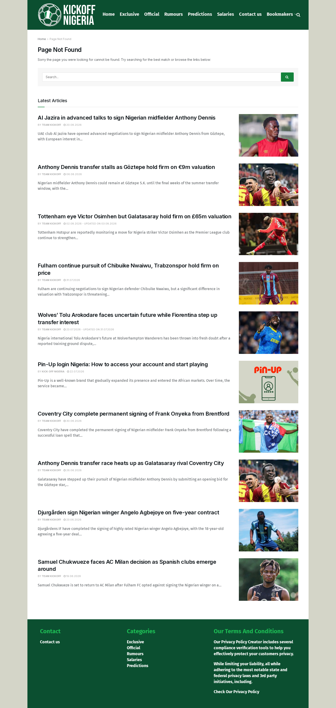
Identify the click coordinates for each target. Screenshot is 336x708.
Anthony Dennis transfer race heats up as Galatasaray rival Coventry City (131, 463)
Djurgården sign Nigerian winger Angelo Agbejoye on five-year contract (128, 512)
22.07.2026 (76, 371)
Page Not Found (60, 39)
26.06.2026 (74, 470)
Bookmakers (280, 14)
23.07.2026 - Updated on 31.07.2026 (90, 329)
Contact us (250, 14)
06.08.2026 (74, 174)
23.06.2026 (73, 519)
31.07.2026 (73, 280)
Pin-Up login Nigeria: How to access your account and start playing (123, 364)
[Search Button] (287, 77)
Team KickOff (51, 124)
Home (109, 14)
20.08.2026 (74, 124)
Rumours (173, 14)
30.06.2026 (74, 420)
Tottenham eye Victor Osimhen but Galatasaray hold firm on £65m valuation (134, 216)
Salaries (225, 14)
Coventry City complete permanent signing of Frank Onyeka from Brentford (133, 413)
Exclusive (129, 14)
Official (151, 14)
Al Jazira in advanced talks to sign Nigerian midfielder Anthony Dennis (126, 117)
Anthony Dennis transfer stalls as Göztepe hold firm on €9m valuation (126, 167)
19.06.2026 (73, 576)
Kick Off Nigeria (53, 371)
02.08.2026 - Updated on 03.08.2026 (91, 223)
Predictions (200, 14)
